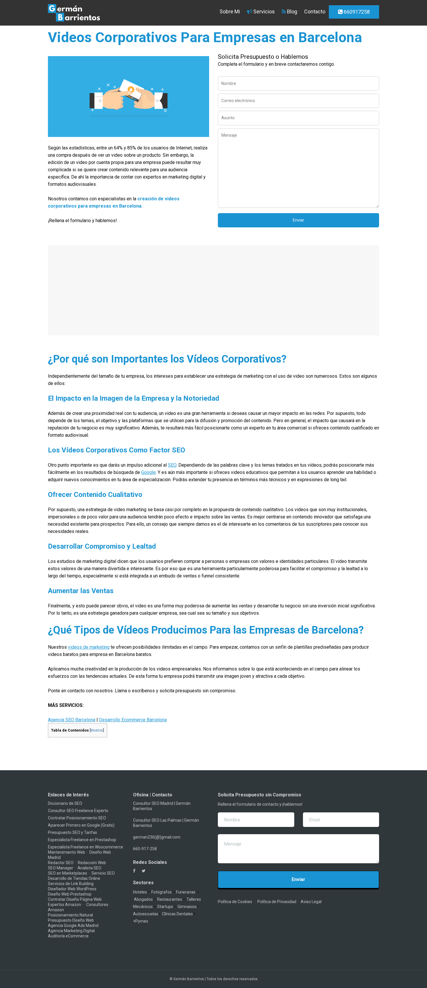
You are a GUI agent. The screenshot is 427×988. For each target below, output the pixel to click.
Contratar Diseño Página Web (75, 899)
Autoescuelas (145, 914)
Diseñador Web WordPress (72, 889)
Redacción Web (92, 862)
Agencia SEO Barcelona (71, 720)
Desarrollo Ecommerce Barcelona (133, 720)
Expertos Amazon (64, 904)
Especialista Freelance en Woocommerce (85, 847)
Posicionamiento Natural (70, 915)
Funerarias (185, 892)
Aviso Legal (311, 901)
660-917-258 (145, 848)
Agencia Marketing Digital (71, 930)
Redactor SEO (60, 862)
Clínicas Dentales (177, 914)
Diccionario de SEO (65, 803)
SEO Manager (60, 868)
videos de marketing (89, 647)
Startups (165, 906)
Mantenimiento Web (66, 852)
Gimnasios (187, 906)
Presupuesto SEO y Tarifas (72, 832)
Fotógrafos (161, 892)
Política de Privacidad (276, 901)
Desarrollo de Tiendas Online (74, 878)
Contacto (314, 11)
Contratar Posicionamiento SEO (77, 818)
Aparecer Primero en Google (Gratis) (81, 825)
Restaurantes (169, 899)
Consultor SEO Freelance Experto (78, 810)
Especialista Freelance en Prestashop (82, 839)
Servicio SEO (103, 873)
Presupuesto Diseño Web (71, 920)
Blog (291, 11)
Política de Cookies (235, 901)
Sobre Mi (229, 11)
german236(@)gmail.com (156, 837)
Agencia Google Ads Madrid (73, 925)
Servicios (263, 11)
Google (148, 472)
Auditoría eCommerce (68, 936)
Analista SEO (89, 868)
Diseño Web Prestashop (70, 894)
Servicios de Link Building (71, 883)
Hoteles (140, 892)
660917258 (356, 12)
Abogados (143, 899)
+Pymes (140, 921)
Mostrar (97, 730)
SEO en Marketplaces (67, 873)
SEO (172, 465)
